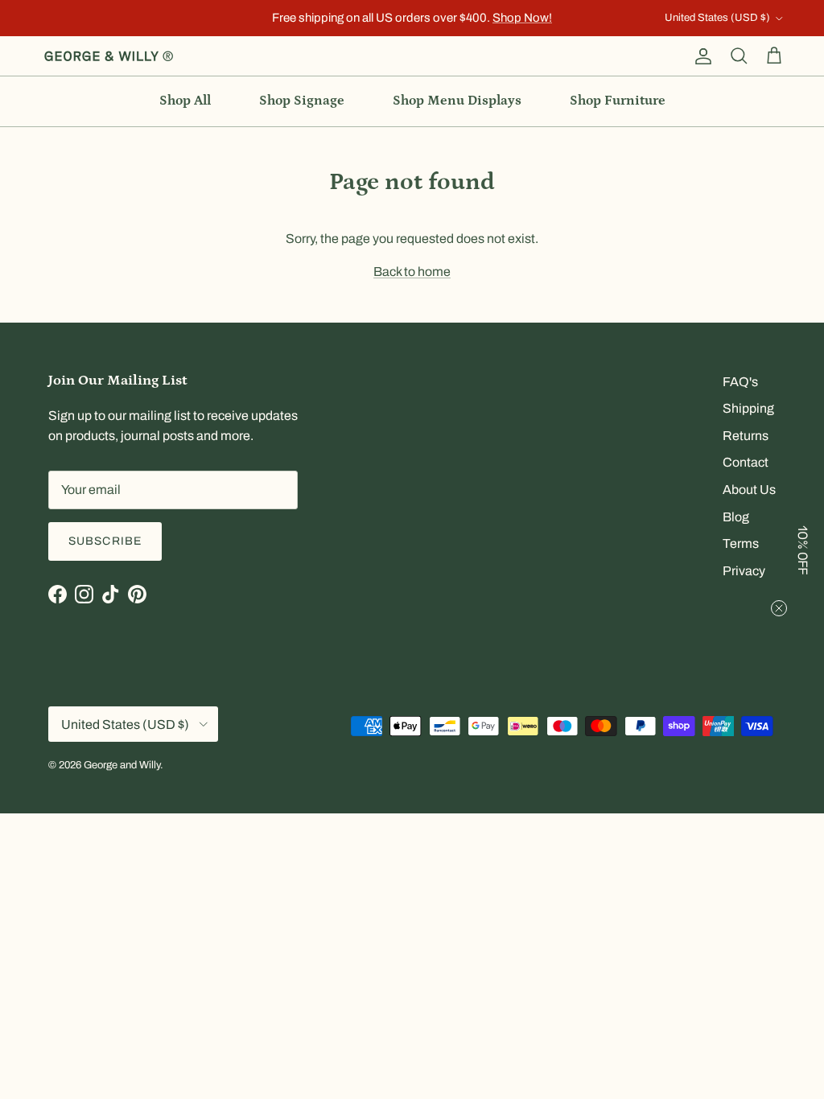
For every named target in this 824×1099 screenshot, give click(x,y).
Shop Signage (301, 101)
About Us (749, 489)
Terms (741, 543)
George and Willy (122, 765)
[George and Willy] (108, 56)
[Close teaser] (779, 608)
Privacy (744, 571)
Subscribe (105, 541)
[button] (804, 549)
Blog (736, 517)
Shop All (185, 101)
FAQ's (740, 382)
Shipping (748, 408)
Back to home (412, 271)
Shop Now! (522, 17)
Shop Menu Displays (457, 101)
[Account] (700, 56)
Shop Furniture (617, 101)
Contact (745, 462)
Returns (745, 435)
